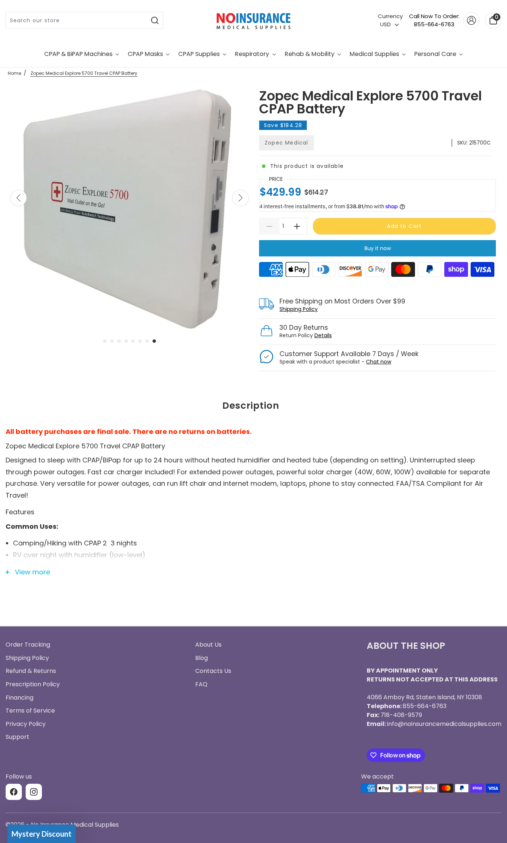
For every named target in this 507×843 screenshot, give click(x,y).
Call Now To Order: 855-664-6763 (434, 20)
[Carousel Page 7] (147, 341)
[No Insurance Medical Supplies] (253, 20)
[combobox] (76, 20)
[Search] (155, 20)
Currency (390, 16)
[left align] (18, 198)
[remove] (269, 226)
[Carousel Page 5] (133, 341)
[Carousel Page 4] (126, 341)
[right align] (240, 198)
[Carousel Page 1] (105, 341)
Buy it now (377, 248)
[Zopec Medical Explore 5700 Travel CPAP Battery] (129, 209)
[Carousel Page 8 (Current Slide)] (154, 341)
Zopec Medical (286, 142)
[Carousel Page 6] (140, 341)
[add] (297, 226)
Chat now (378, 361)
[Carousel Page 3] (119, 341)
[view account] (471, 20)
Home (14, 73)
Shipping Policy (298, 309)
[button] (41, 833)
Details (323, 335)
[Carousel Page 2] (112, 341)
